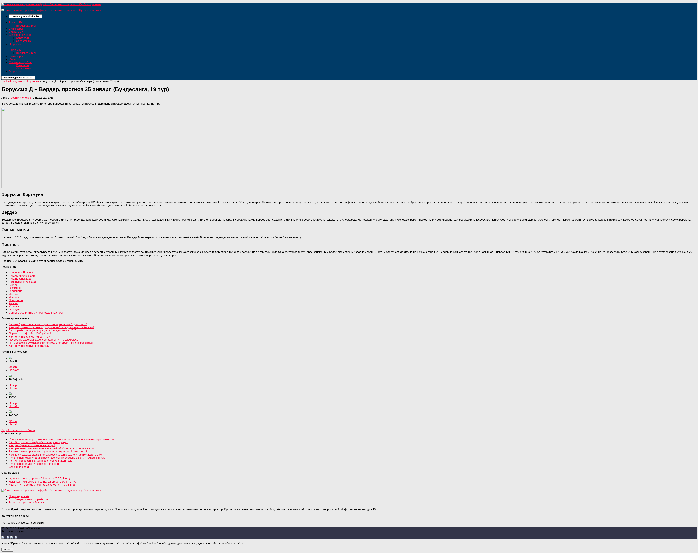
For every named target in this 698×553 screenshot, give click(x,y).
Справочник (23, 40)
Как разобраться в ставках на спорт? (32, 445)
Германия (15, 287)
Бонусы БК (16, 22)
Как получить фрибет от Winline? (29, 336)
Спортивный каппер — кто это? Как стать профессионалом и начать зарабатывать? (61, 439)
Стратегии (22, 37)
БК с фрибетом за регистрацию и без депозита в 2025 (42, 330)
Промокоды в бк (26, 25)
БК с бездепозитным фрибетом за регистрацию (38, 442)
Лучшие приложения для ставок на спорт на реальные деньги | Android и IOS (57, 457)
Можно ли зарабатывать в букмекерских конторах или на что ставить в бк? (56, 454)
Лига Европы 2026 (20, 278)
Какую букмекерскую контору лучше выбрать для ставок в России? (51, 327)
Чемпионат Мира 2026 (22, 281)
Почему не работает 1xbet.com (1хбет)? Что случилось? (44, 339)
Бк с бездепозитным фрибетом (28, 499)
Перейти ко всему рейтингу (18, 430)
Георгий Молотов (20, 97)
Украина (14, 306)
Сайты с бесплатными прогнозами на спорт (36, 312)
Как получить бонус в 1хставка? (29, 345)
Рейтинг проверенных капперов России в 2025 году (40, 460)
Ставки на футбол (20, 34)
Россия (13, 303)
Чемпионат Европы (21, 272)
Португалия (16, 300)
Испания (14, 297)
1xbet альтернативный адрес (27, 502)
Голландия (15, 290)
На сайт (14, 369)
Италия (13, 294)
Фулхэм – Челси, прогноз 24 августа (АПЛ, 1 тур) (39, 478)
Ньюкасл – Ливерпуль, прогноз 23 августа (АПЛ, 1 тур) (43, 481)
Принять (7, 549)
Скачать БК (16, 31)
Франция (14, 309)
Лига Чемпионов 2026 (22, 275)
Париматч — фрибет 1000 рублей (30, 333)
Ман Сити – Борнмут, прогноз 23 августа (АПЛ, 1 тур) (42, 484)
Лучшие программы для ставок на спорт (34, 463)
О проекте (15, 44)
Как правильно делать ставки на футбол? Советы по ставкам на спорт (53, 448)
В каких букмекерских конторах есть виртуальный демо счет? (48, 324)
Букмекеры (16, 28)
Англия (13, 284)
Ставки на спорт (19, 466)
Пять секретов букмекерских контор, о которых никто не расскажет (51, 342)
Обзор (13, 366)
